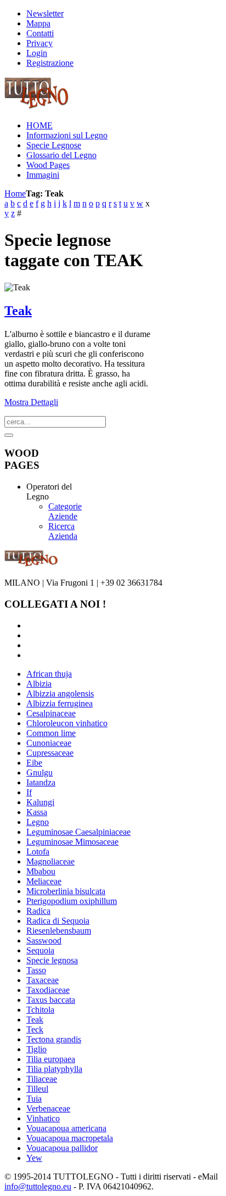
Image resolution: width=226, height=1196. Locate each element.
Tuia (34, 1098)
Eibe (34, 762)
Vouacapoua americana (66, 1128)
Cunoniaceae (48, 743)
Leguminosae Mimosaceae (72, 841)
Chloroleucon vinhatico (67, 723)
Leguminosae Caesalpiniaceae (78, 831)
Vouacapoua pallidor (62, 1148)
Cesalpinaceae (51, 713)
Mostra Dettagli (31, 402)
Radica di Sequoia (57, 920)
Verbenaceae (48, 1108)
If (29, 792)
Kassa (36, 812)
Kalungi (40, 802)
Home (15, 193)
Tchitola (40, 1009)
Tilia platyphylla (54, 1069)
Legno (37, 822)
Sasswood (43, 940)
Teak (18, 311)
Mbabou (40, 871)
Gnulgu (39, 772)
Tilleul (37, 1088)
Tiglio (36, 1049)
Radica (38, 911)
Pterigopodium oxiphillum (71, 901)
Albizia (39, 683)
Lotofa (37, 851)
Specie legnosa (52, 960)
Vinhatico (43, 1118)
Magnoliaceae (50, 861)
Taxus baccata (50, 999)
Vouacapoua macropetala (69, 1138)
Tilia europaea (50, 1059)
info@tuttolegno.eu (37, 1186)
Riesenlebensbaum (58, 930)
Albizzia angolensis (60, 693)
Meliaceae (43, 881)
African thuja (49, 673)
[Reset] (8, 435)
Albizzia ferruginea (59, 703)
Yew (34, 1158)
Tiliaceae (41, 1078)
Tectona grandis (53, 1039)
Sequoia (40, 950)
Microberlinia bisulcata (65, 891)
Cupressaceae (50, 752)
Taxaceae (42, 980)
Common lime (51, 733)
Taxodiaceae (48, 990)
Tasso (36, 970)
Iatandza (40, 782)
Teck (34, 1029)
